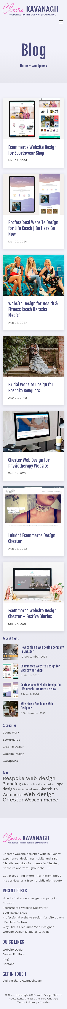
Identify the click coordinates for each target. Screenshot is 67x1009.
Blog (6, 959)
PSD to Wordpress (27, 789)
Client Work (11, 732)
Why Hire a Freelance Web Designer (28, 927)
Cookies (45, 1002)
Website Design (13, 754)
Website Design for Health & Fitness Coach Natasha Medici (33, 309)
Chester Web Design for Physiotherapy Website (29, 463)
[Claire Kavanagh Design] (30, 9)
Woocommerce (41, 800)
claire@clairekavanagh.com (22, 980)
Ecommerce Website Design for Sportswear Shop (32, 150)
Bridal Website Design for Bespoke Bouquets (30, 387)
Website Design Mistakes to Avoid (26, 931)
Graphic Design (13, 746)
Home (24, 66)
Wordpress (10, 761)
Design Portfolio (14, 954)
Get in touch (11, 875)
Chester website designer (21, 854)
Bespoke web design (29, 778)
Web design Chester (29, 797)
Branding (12, 783)
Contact (8, 964)
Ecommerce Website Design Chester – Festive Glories (32, 613)
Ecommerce (11, 739)
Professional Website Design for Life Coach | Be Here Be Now (33, 228)
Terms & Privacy (27, 1002)
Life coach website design (38, 784)
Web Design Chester (49, 995)
